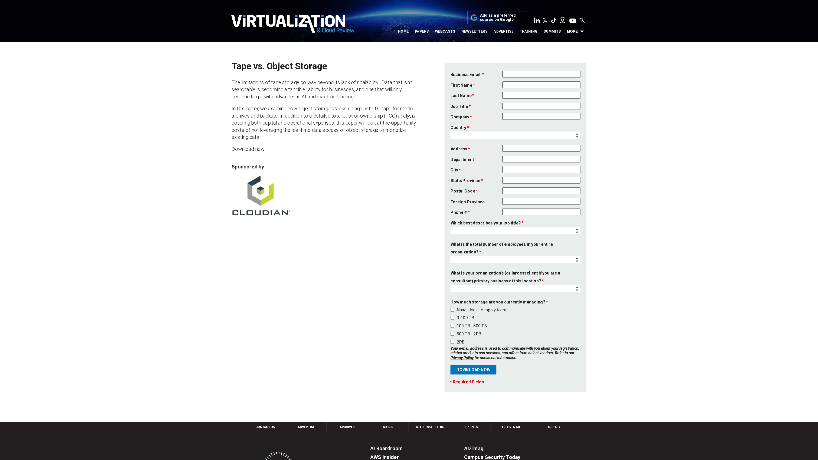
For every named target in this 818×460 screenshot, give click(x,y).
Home (403, 31)
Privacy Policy (462, 357)
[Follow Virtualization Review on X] (545, 21)
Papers (422, 31)
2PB (460, 341)
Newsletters (474, 31)
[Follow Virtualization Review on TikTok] (554, 21)
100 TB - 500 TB (472, 325)
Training (529, 31)
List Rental (511, 427)
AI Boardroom (386, 448)
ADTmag (474, 448)
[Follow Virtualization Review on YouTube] (572, 21)
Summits (552, 31)
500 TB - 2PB (469, 333)
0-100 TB (465, 317)
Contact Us (265, 427)
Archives (347, 427)
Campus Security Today (492, 457)
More (572, 31)
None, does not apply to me (482, 309)
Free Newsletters (429, 427)
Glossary (552, 427)
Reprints (470, 427)
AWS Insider (384, 457)
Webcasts (445, 31)
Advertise (504, 31)
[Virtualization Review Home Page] (292, 24)
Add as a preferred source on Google (498, 17)
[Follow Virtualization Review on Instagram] (563, 21)
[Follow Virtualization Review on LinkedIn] (537, 21)
